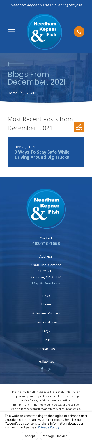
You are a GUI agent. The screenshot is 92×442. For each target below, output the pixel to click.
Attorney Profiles (46, 313)
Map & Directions (46, 283)
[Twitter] (49, 369)
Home (46, 304)
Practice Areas (46, 322)
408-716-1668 (46, 243)
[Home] (44, 32)
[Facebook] (42, 369)
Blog (46, 339)
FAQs (46, 331)
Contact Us (46, 348)
